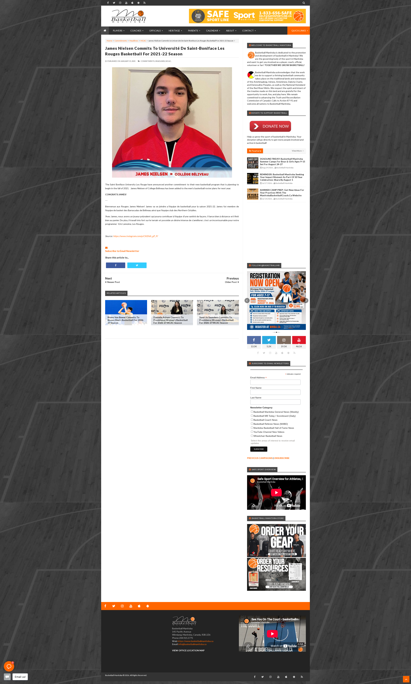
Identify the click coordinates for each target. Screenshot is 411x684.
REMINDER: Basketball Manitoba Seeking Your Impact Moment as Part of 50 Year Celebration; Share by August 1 (282, 177)
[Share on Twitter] (137, 265)
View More (297, 151)
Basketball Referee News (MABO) (271, 424)
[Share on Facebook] (115, 265)
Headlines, (160, 61)
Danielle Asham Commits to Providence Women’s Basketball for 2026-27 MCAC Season (170, 320)
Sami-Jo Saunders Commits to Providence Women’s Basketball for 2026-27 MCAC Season (216, 320)
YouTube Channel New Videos (269, 432)
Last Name (255, 397)
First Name (256, 388)
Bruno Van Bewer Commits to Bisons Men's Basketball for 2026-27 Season (126, 320)
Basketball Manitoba (113, 675)
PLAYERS (117, 30)
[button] (247, 300)
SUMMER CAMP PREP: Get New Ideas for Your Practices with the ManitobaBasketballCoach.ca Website (282, 193)
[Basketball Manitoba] (129, 16)
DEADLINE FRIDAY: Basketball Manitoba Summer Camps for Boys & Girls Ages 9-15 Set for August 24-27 (282, 161)
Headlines (133, 40)
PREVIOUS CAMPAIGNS (259, 458)
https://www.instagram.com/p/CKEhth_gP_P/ (135, 236)
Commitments (120, 40)
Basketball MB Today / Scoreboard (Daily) (275, 416)
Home (109, 40)
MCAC (143, 40)
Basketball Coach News (265, 420)
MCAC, (168, 61)
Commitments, (148, 61)
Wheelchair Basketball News (268, 436)
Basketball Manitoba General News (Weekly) (276, 412)
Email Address (258, 377)
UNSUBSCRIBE (281, 458)
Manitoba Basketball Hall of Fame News (274, 428)
